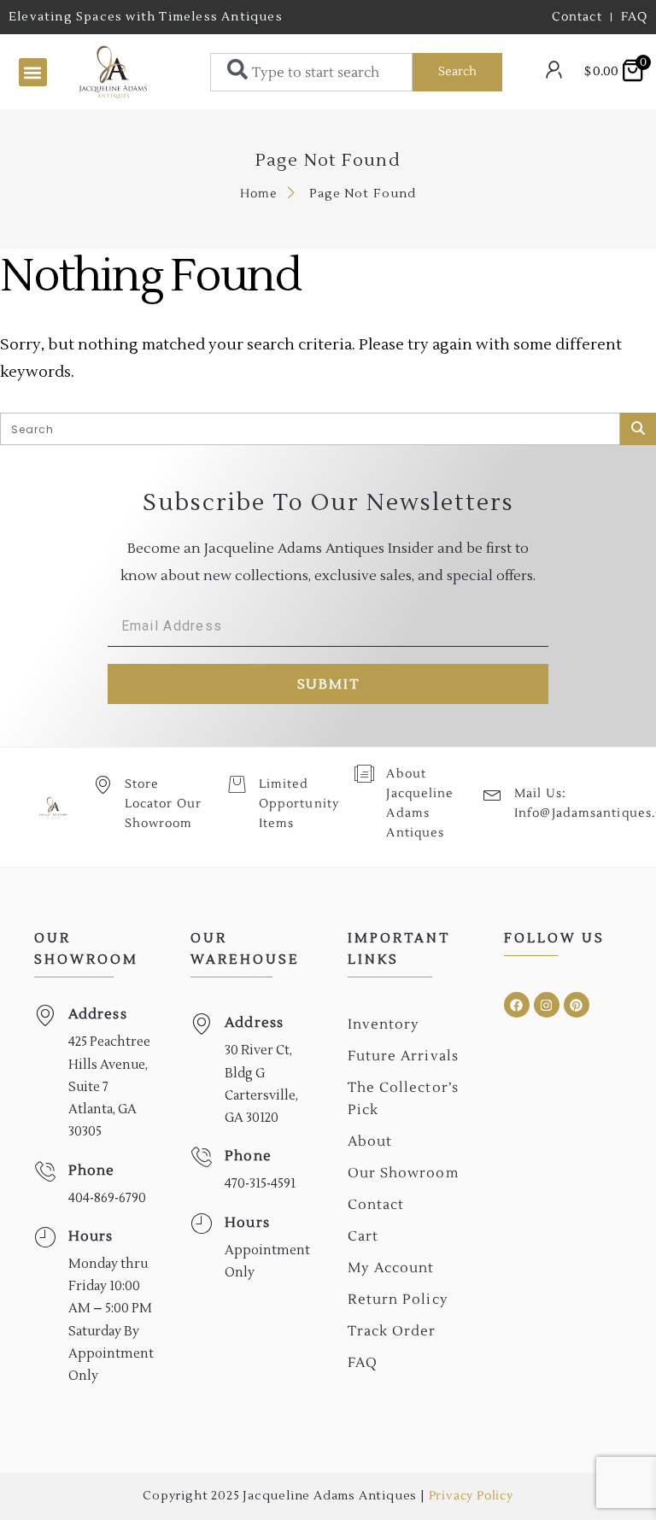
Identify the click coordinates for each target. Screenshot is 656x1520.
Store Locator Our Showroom (163, 804)
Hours (91, 1236)
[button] (33, 72)
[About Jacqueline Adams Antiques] (364, 774)
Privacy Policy (471, 1496)
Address (97, 1014)
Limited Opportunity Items (299, 804)
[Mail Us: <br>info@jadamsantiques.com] (492, 793)
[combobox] (311, 72)
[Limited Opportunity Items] (237, 784)
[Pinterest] (576, 1005)
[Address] (45, 1015)
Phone (91, 1170)
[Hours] (45, 1237)
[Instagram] (546, 1005)
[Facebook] (517, 1005)
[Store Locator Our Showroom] (103, 784)
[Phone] (45, 1172)
